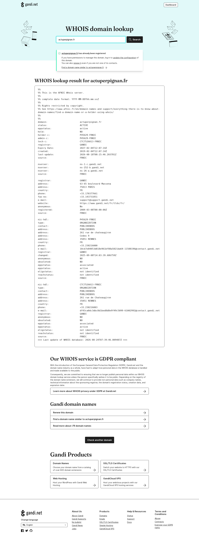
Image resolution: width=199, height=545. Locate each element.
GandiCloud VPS (107, 529)
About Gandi (77, 516)
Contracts (159, 521)
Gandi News (77, 525)
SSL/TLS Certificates (109, 522)
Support (131, 519)
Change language (29, 520)
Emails (102, 519)
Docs (129, 522)
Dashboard (171, 5)
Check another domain (99, 440)
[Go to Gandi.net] (29, 4)
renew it (77, 63)
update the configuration (124, 57)
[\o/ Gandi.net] (44, 513)
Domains (103, 516)
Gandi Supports (79, 519)
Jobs (74, 529)
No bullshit (76, 522)
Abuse (157, 518)
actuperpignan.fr (70, 53)
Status (130, 516)
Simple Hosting (106, 525)
